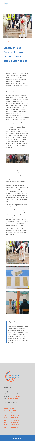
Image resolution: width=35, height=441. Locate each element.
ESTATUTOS (6, 406)
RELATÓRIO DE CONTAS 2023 (10, 422)
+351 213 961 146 (15, 396)
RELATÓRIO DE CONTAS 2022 (10, 427)
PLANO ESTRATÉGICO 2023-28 (11, 413)
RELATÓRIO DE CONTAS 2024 (10, 417)
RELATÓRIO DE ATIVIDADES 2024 (11, 415)
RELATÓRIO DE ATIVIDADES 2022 (11, 425)
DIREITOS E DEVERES (8, 408)
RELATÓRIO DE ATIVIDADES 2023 (11, 420)
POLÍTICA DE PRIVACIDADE (10, 410)
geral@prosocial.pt (13, 398)
